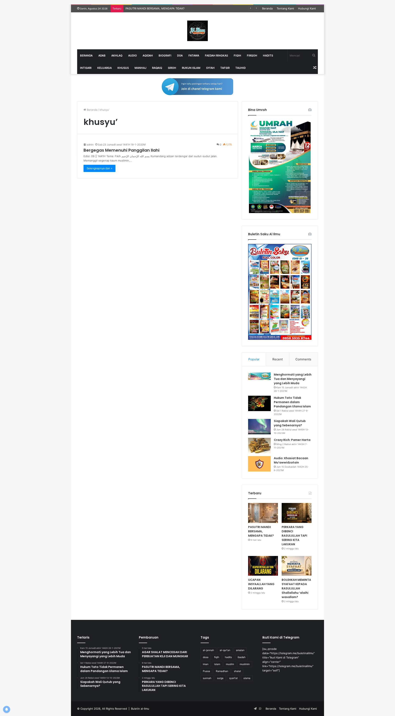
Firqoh (252, 55)
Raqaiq (157, 67)
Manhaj (140, 67)
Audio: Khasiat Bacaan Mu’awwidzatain (291, 460)
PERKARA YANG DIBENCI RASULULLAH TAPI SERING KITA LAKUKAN (168, 8)
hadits (228, 657)
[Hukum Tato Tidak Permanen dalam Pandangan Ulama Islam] (259, 403)
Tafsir (225, 67)
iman (205, 664)
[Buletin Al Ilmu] (197, 31)
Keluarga (104, 67)
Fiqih (237, 55)
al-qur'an (225, 650)
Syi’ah (210, 67)
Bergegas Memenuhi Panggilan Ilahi (121, 150)
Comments (303, 359)
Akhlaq (116, 55)
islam (217, 664)
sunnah (207, 678)
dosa (205, 657)
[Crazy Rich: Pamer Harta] (259, 445)
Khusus (123, 67)
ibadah (241, 657)
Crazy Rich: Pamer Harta (292, 440)
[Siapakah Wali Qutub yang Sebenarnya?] (259, 426)
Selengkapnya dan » (99, 168)
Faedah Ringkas (216, 55)
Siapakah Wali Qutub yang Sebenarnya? (290, 423)
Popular (254, 359)
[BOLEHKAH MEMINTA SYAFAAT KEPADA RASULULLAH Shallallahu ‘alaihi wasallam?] (296, 566)
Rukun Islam (191, 67)
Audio (132, 55)
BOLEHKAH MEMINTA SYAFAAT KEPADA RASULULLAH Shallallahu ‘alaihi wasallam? (296, 588)
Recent (277, 359)
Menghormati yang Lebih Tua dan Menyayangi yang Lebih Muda (292, 378)
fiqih (216, 657)
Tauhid (240, 67)
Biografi (165, 55)
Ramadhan (222, 671)
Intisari (86, 67)
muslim (230, 664)
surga (220, 678)
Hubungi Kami (307, 8)
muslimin (245, 664)
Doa (180, 55)
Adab (102, 55)
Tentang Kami (285, 8)
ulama (246, 678)
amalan (240, 650)
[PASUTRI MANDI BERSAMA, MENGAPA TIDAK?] (263, 513)
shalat (237, 671)
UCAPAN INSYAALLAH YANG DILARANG (261, 584)
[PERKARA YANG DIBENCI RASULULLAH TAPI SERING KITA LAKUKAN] (296, 513)
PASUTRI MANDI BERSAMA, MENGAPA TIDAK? (261, 531)
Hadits (268, 55)
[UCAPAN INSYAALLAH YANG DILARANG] (263, 566)
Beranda (267, 8)
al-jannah (208, 650)
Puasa (206, 671)
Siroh (172, 67)
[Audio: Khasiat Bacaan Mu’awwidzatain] (259, 464)
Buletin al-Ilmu (140, 708)
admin (90, 144)
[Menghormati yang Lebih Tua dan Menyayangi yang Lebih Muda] (259, 376)
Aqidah (148, 55)
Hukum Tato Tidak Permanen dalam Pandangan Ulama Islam (292, 402)
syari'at (233, 678)
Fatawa (193, 55)
